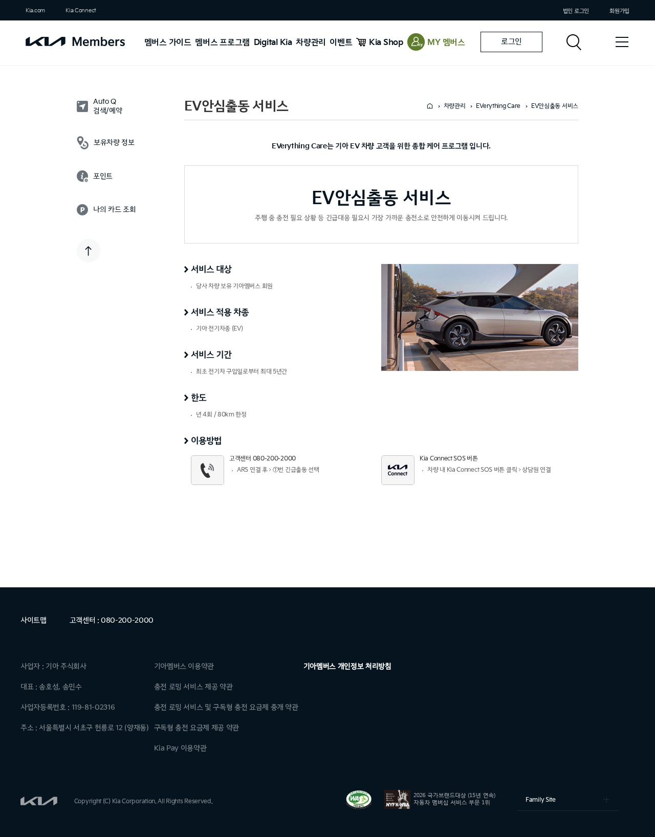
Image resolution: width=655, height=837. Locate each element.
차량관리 (311, 43)
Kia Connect (81, 10)
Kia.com (35, 10)
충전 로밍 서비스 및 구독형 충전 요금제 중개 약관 (226, 707)
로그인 (511, 42)
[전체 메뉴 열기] (622, 41)
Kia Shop (386, 43)
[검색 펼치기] (576, 41)
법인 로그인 (576, 11)
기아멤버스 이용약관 (184, 666)
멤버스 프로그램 (222, 43)
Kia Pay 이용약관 (180, 748)
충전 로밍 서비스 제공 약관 (193, 686)
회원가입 (619, 11)
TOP (88, 250)
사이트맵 (33, 620)
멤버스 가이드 (167, 43)
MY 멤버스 (446, 43)
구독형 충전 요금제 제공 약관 (196, 727)
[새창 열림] (359, 807)
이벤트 (341, 43)
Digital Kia (273, 43)
